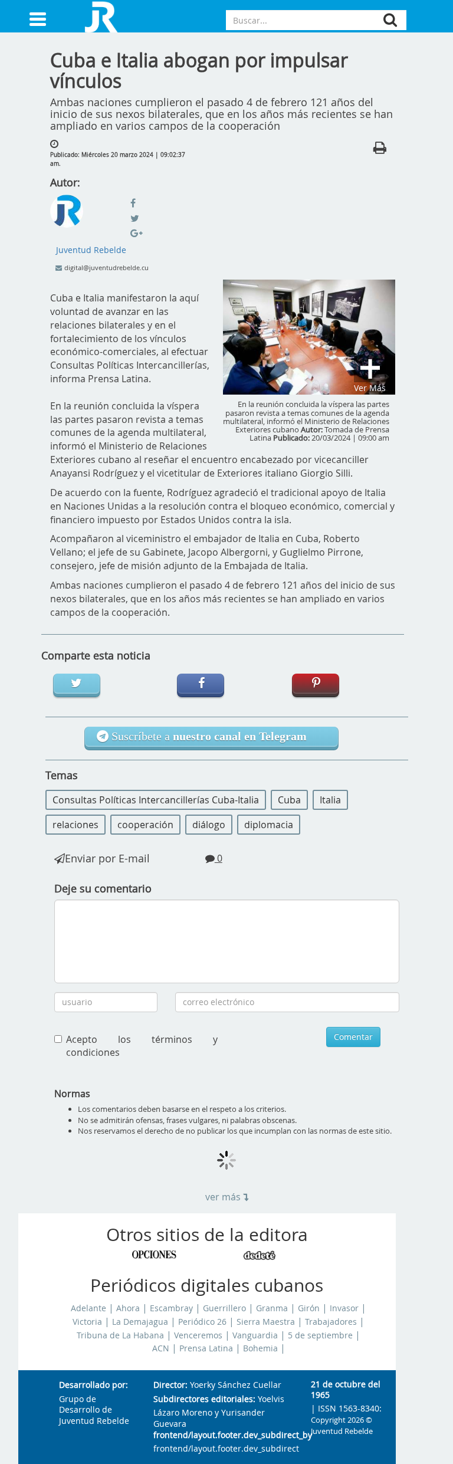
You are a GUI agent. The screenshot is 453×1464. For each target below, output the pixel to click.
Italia (330, 799)
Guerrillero (224, 1308)
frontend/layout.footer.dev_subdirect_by (222, 1435)
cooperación (145, 824)
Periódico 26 (202, 1322)
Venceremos (198, 1335)
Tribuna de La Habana (120, 1335)
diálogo (208, 824)
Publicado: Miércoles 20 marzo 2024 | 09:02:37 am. (117, 159)
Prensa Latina (206, 1348)
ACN (160, 1348)
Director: (170, 1385)
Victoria (87, 1322)
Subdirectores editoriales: (204, 1399)
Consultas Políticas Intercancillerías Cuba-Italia (155, 799)
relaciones (75, 824)
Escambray (171, 1308)
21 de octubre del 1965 (345, 1390)
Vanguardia (255, 1335)
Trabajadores (331, 1322)
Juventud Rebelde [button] (91, 249)
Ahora (128, 1308)
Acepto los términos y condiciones (142, 1046)
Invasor (344, 1308)
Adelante (88, 1308)
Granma (272, 1308)
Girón (309, 1308)
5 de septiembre (320, 1335)
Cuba (289, 799)
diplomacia (268, 824)
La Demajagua (140, 1322)
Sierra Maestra (266, 1322)
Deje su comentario (103, 888)
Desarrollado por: (93, 1385)
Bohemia (260, 1348)
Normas (72, 1093)
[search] (390, 20)
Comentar (353, 1036)
